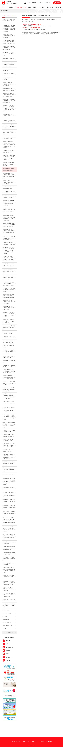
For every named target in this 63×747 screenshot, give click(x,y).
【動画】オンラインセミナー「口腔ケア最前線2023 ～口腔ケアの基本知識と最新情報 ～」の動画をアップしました (8, 203)
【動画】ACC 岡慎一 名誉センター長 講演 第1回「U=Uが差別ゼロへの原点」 (9, 308)
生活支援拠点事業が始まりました (9, 475)
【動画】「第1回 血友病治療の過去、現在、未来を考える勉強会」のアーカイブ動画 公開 (9, 225)
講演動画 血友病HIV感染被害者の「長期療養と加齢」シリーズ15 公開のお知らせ (9, 101)
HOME (4, 7)
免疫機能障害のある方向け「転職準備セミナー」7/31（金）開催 (9, 501)
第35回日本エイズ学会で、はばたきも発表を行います (9, 431)
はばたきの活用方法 (32, 7)
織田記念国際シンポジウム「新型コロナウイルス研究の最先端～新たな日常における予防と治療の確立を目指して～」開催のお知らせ (9, 481)
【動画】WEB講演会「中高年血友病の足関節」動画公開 (8, 169)
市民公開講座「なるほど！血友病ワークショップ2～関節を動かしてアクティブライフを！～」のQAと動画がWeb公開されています (9, 250)
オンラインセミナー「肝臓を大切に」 (9, 74)
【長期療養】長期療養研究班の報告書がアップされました (9, 121)
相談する (8, 643)
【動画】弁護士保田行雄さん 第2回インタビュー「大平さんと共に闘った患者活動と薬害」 (9, 284)
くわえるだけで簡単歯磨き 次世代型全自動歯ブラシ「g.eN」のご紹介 (9, 271)
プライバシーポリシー (16, 741)
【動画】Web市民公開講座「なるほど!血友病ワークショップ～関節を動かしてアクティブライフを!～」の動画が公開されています (9, 344)
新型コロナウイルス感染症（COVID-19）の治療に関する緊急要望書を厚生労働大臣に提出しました (9, 529)
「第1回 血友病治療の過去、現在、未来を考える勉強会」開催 (9, 243)
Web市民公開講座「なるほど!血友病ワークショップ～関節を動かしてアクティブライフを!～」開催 (9, 417)
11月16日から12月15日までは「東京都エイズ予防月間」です (9, 197)
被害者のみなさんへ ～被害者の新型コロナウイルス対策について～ (9, 559)
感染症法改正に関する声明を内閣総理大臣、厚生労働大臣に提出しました (9, 463)
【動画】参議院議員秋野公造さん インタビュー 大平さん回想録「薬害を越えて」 (9, 321)
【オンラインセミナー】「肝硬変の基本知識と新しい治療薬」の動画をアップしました (9, 290)
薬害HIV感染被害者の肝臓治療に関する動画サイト (8, 70)
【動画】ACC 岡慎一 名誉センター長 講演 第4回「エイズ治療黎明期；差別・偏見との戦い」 (9, 231)
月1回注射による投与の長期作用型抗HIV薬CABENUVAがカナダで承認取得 (9, 589)
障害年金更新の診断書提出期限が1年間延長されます (9, 553)
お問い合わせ (48, 2)
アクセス (41, 2)
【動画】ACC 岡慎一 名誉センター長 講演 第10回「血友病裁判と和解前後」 (8, 84)
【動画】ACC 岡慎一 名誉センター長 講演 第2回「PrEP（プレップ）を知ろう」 (9, 302)
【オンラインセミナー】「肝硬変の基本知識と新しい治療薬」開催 (9, 327)
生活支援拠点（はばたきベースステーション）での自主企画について (9, 469)
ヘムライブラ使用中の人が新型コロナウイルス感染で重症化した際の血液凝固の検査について (9, 548)
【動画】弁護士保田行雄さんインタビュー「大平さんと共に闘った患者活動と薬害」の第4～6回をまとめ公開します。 (9, 218)
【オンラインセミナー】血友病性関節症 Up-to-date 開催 (9, 366)
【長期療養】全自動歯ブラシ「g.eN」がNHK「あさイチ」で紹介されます (8, 132)
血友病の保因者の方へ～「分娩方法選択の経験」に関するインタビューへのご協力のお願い (9, 445)
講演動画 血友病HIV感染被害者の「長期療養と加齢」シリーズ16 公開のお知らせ (9, 48)
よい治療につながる (10, 647)
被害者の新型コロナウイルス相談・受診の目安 (9, 543)
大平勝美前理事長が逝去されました (9, 496)
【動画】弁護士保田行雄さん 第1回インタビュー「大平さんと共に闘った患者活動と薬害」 (9, 296)
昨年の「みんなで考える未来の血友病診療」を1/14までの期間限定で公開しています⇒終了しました (9, 425)
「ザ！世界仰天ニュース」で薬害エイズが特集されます (9, 138)
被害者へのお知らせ (6, 610)
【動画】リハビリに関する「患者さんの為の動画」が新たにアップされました (9, 352)
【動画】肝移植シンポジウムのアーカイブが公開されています (9, 357)
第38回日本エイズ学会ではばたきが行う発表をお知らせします (9, 89)
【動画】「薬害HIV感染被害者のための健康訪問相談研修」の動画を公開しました (9, 36)
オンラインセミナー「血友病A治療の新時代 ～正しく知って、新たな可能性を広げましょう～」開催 (9, 409)
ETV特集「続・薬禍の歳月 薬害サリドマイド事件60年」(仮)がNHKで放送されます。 (9, 64)
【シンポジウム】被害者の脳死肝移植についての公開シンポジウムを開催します (9, 383)
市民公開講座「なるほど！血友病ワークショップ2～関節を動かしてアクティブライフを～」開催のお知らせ (9, 314)
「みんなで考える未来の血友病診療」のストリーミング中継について (9, 606)
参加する (8, 653)
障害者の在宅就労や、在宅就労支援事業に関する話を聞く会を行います (9, 513)
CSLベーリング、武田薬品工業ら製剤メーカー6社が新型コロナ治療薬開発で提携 (9, 595)
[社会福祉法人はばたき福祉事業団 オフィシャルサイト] (11, 3)
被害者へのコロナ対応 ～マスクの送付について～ (8, 564)
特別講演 (32, 27)
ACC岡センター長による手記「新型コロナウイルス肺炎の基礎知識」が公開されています (9, 583)
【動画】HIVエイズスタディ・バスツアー (8, 79)
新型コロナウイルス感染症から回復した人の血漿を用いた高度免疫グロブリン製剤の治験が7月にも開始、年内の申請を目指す (9, 520)
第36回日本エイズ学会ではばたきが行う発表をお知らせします (9, 337)
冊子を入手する (9, 657)
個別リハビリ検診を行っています (9, 488)
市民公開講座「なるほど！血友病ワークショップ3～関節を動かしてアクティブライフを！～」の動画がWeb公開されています (9, 108)
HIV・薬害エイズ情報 (7, 613)
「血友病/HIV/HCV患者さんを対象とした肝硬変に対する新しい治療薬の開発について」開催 (9, 42)
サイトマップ (34, 741)
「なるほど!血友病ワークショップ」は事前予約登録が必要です (9, 403)
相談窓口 (58, 2)
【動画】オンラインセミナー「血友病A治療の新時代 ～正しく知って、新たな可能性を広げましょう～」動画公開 (9, 396)
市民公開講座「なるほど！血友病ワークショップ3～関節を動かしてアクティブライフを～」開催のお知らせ (9, 157)
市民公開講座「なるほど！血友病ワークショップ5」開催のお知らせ (9, 21)
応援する (8, 660)
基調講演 (31, 24)
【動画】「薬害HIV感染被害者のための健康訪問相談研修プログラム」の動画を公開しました (9, 377)
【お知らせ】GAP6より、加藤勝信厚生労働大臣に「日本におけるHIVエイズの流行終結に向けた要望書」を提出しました (9, 258)
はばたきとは (10, 7)
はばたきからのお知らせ (7, 625)
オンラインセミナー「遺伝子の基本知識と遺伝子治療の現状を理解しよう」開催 (9, 389)
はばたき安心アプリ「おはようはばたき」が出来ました (9, 450)
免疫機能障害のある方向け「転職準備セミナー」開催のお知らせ (9, 507)
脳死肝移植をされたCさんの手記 (8, 59)
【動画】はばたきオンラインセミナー (9, 361)
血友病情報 (5, 616)
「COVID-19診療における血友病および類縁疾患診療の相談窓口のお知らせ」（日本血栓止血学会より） (9, 570)
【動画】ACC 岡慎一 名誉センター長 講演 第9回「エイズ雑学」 (9, 116)
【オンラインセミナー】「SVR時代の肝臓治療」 (9, 192)
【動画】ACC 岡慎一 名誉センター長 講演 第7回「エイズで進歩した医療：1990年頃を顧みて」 (9, 175)
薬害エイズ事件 (50, 7)
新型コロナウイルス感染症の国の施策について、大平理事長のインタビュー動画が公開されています (9, 536)
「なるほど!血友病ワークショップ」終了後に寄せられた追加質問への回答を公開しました (9, 371)
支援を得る (8, 650)
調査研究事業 (58, 7)
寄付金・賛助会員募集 (33, 2)
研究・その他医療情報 (7, 622)
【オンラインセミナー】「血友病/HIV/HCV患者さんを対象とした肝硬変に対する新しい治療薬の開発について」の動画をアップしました (9, 28)
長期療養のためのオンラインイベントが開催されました (9, 440)
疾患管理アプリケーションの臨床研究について (9, 600)
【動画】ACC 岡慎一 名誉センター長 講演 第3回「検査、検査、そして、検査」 (9, 278)
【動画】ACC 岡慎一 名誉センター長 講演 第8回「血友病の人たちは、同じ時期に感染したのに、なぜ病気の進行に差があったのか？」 (9, 144)
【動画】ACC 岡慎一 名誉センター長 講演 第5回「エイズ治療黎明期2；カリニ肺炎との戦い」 (9, 210)
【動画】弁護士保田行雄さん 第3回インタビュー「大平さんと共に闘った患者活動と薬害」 (9, 265)
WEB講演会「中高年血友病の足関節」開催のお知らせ (8, 187)
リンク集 (42, 741)
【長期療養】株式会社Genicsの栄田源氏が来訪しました (9, 151)
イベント (4, 628)
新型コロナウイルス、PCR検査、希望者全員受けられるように (9, 577)
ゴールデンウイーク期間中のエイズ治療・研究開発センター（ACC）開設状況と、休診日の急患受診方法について (9, 456)
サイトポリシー (26, 741)
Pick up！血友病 (41, 7)
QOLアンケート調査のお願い (8, 492)
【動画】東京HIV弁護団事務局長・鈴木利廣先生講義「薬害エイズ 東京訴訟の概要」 (9, 95)
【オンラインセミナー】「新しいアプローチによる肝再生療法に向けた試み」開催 (9, 126)
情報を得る (8, 640)
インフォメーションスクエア (21, 7)
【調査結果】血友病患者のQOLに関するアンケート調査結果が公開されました (9, 164)
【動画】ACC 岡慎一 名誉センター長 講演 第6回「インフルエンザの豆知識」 (9, 182)
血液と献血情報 (6, 619)
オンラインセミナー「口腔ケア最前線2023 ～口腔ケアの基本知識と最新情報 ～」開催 (9, 238)
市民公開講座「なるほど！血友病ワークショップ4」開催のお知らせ (9, 54)
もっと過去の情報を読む (8, 632)
